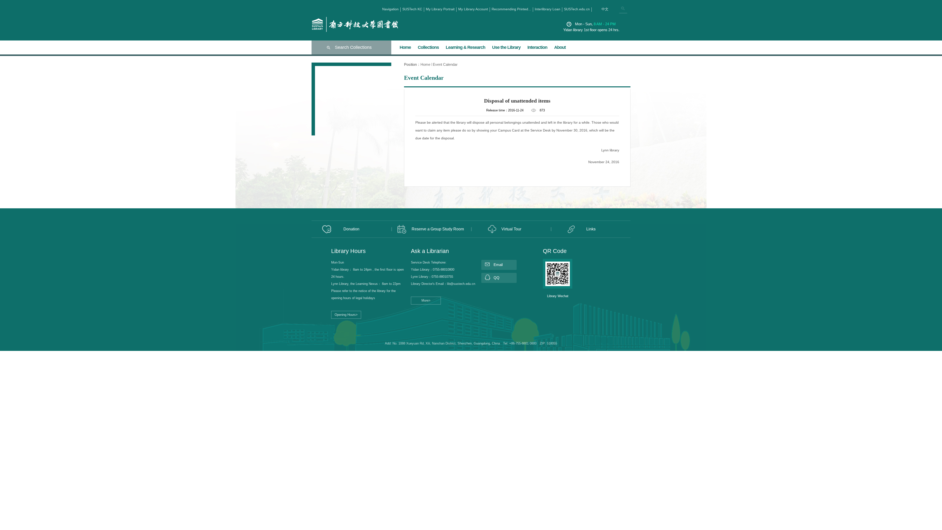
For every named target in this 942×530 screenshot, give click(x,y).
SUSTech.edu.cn (577, 9)
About (560, 47)
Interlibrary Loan (547, 9)
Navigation (390, 9)
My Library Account (473, 9)
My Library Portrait (440, 9)
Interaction (537, 47)
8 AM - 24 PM (605, 24)
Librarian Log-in (326, 325)
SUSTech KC (412, 9)
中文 (605, 9)
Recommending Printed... (511, 9)
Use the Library (506, 47)
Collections (428, 47)
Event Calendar (445, 64)
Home (405, 47)
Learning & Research (465, 47)
